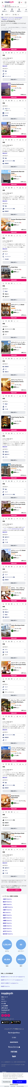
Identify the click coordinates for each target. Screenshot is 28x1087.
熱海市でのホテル (7, 915)
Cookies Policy (6, 1086)
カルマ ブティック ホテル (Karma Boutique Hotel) (18, 663)
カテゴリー (4, 1001)
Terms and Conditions (20, 1086)
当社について (4, 997)
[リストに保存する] (9, 32)
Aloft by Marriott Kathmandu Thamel (17, 466)
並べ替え (15, 14)
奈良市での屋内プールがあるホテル (9, 983)
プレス (3, 999)
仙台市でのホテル (7, 928)
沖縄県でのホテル (7, 920)
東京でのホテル (7, 912)
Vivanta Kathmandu (17, 84)
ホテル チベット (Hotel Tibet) (17, 305)
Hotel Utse (14, 267)
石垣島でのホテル (7, 926)
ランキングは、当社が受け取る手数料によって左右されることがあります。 (14, 28)
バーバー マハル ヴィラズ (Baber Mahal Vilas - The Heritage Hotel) (18, 124)
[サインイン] (25, 2)
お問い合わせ (4, 1008)
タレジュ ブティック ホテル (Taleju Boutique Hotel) (18, 701)
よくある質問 (4, 1005)
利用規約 (4, 1072)
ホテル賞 (3, 1003)
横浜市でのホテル (7, 902)
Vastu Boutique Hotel (17, 625)
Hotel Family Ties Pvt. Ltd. (17, 418)
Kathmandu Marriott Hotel (17, 172)
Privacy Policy (13, 1086)
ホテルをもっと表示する (14, 890)
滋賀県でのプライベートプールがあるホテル (12, 980)
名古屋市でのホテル (8, 907)
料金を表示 (14, 49)
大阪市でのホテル (7, 904)
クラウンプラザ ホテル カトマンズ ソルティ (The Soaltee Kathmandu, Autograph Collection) (18, 749)
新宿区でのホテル (7, 923)
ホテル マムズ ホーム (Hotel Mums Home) (17, 380)
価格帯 (6, 14)
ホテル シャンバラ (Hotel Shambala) (18, 551)
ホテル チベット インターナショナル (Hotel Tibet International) (18, 343)
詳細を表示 (13, 79)
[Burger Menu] (2, 2)
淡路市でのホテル (7, 918)
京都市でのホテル (7, 899)
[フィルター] (2, 14)
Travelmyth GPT (5, 1010)
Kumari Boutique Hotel (18, 219)
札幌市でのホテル (7, 910)
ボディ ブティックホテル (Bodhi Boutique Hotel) (18, 503)
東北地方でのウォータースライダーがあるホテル (13, 976)
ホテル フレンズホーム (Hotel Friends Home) (18, 589)
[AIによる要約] (8, 59)
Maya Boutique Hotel (17, 833)
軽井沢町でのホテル (8, 934)
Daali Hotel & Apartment (15, 796)
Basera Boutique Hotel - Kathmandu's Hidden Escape (18, 33)
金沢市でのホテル (7, 931)
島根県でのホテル (5, 986)
